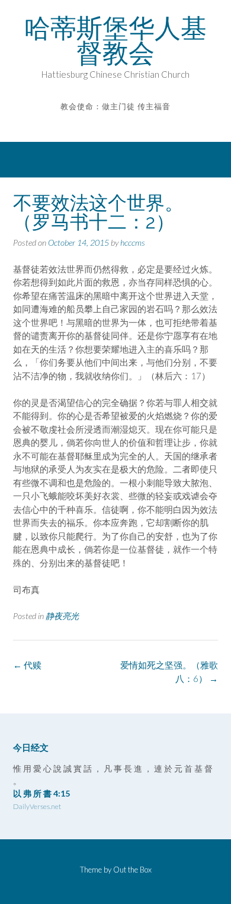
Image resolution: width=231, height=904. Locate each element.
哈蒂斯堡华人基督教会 (115, 40)
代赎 (27, 664)
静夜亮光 (62, 616)
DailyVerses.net (37, 806)
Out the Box (132, 869)
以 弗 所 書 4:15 (41, 793)
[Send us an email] (107, 124)
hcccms (132, 242)
